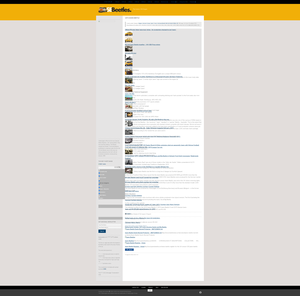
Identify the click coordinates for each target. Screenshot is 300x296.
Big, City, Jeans (129, 85)
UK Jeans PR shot (130, 53)
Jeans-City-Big (129, 94)
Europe (148, 23)
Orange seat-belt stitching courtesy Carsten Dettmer (142, 187)
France (155, 23)
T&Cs (157, 287)
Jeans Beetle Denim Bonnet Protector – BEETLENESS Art (143, 233)
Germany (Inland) (161, 23)
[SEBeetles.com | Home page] (114, 10)
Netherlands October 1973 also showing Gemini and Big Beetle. (146, 227)
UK (177, 23)
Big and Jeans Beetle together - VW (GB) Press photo (142, 45)
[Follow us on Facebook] (200, 292)
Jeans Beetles (129, 241)
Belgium (140, 23)
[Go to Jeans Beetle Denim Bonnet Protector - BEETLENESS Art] (144, 229)
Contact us (135, 287)
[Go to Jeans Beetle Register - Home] (135, 243)
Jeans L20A (128, 68)
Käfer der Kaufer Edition (170, 23)
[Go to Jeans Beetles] (130, 237)
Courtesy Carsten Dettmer (133, 196)
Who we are (164, 287)
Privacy (150, 287)
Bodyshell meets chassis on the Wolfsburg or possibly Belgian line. (147, 167)
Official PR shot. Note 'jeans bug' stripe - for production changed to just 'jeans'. (150, 30)
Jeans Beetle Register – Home (134, 246)
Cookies (143, 287)
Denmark (145, 23)
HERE (104, 269)
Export (152, 23)
